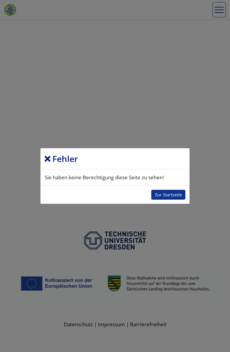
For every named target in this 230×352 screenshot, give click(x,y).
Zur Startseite (168, 195)
